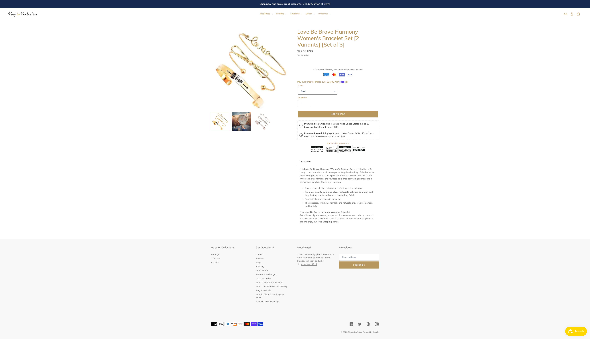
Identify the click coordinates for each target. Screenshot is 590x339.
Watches (215, 258)
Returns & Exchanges (266, 274)
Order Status (262, 270)
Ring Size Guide (263, 290)
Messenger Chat (309, 264)
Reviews (260, 258)
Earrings (215, 254)
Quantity (302, 97)
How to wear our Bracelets (269, 282)
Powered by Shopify (371, 332)
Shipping (260, 266)
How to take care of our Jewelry (271, 286)
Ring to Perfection (355, 332)
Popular (215, 262)
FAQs (258, 262)
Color (300, 85)
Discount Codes (263, 278)
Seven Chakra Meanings (267, 301)
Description (305, 161)
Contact (259, 254)
